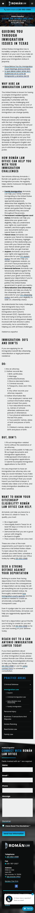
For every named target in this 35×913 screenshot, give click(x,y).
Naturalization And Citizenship (14, 701)
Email (5, 775)
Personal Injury (10, 711)
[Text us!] (28, 909)
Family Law (8, 734)
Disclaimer (6, 821)
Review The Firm (11, 881)
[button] (32, 3)
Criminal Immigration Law (16, 697)
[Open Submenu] (30, 684)
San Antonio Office (13, 877)
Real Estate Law (10, 729)
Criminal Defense (11, 684)
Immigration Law (11, 689)
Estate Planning (10, 724)
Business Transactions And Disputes (15, 717)
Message (6, 796)
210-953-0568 (24, 9)
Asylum (10, 693)
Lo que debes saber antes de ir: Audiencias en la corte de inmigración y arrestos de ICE (18, 73)
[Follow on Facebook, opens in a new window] (16, 886)
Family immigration (13, 191)
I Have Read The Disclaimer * (17, 826)
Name (5, 765)
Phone (5, 786)
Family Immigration (14, 706)
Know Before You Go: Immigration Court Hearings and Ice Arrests (19, 67)
